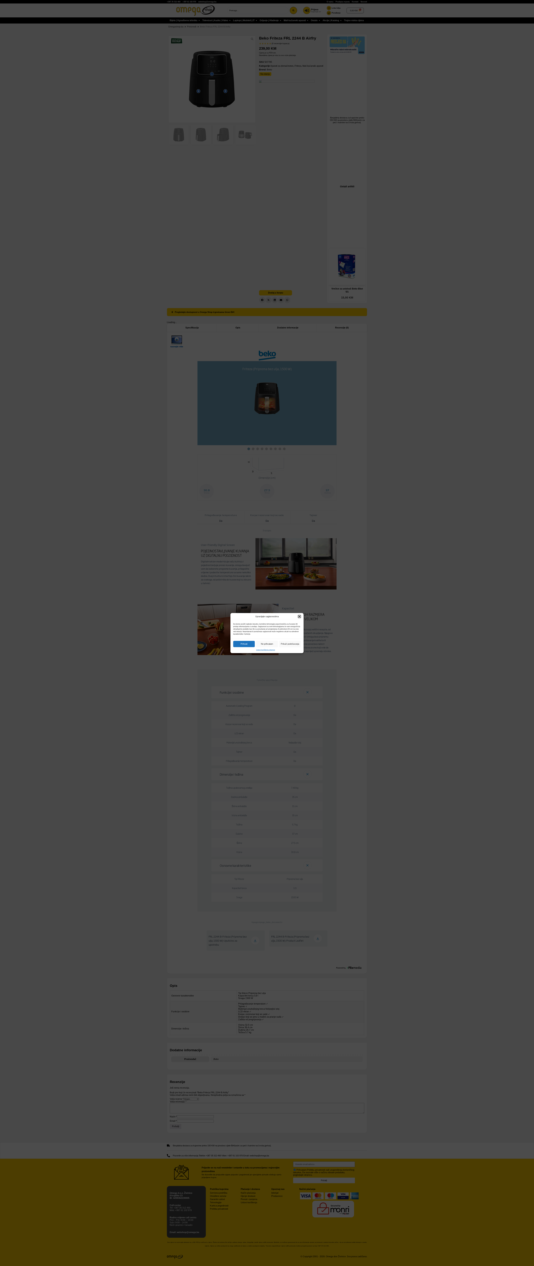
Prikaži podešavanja (290, 644)
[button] (299, 616)
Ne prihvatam (267, 644)
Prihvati (244, 644)
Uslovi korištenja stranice (265, 650)
